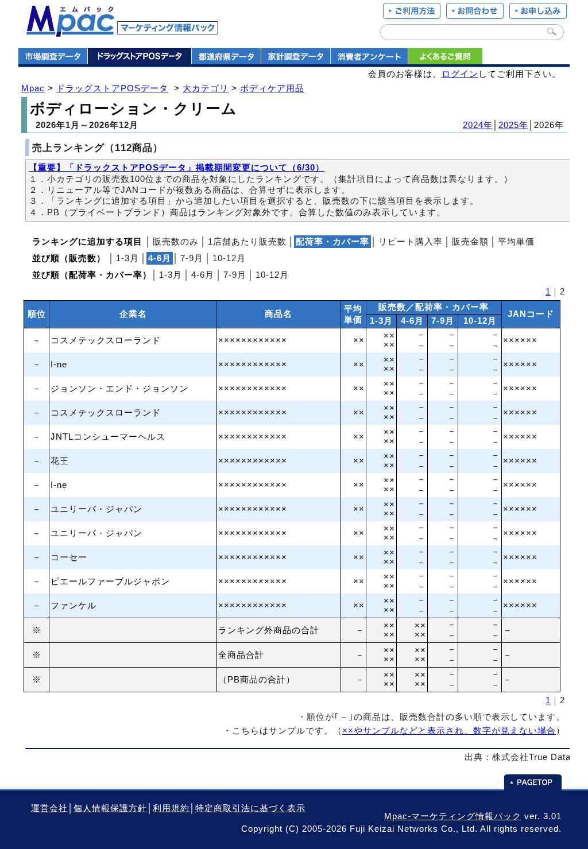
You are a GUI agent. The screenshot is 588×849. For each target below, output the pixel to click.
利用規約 (171, 808)
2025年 (513, 125)
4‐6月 (202, 275)
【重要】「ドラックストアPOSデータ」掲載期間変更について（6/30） (176, 167)
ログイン (460, 74)
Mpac (33, 88)
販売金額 (470, 241)
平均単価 (516, 241)
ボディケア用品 (272, 88)
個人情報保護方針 (110, 808)
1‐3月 (127, 258)
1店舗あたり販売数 (247, 241)
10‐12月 (229, 258)
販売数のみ (176, 241)
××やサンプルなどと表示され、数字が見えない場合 (449, 730)
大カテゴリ (206, 88)
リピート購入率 (410, 241)
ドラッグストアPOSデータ (112, 88)
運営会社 (49, 808)
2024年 (478, 125)
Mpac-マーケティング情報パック (452, 816)
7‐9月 (191, 258)
